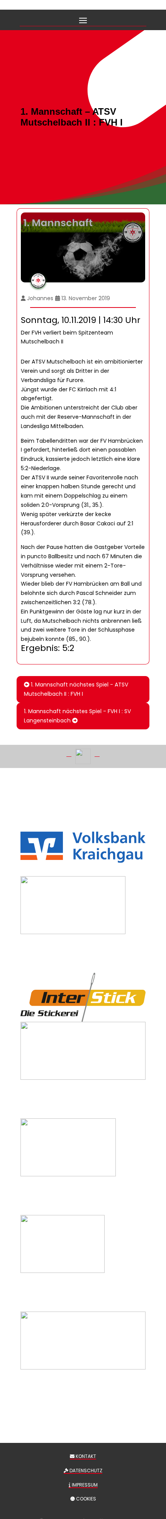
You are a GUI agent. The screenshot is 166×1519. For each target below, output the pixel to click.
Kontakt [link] (85, 1456)
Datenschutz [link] (85, 1470)
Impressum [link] (84, 1485)
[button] (83, 20)
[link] (83, 689)
